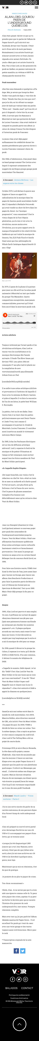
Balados (11, 988)
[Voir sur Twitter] (26, 2)
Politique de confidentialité (19, 995)
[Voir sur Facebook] (22, 2)
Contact (27, 988)
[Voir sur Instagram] (30, 2)
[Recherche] (35, 2)
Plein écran (33, 255)
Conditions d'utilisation (19, 998)
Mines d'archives (19, 13)
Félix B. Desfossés (14, 30)
